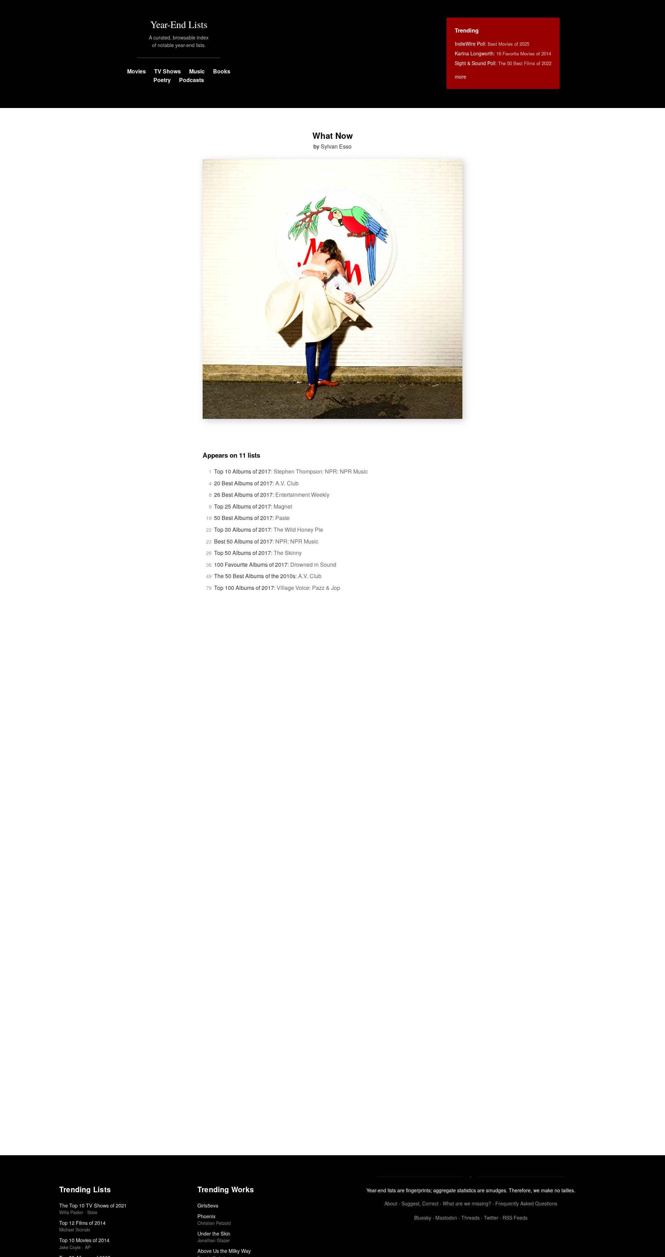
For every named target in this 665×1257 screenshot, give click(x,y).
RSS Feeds (515, 1217)
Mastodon (446, 1217)
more (460, 76)
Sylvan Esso (336, 146)
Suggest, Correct (419, 1203)
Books (221, 71)
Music (197, 71)
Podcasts (191, 80)
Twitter (491, 1217)
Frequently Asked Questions (526, 1203)
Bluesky (422, 1217)
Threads (470, 1217)
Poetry (162, 80)
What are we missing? (467, 1203)
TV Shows (167, 71)
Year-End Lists (178, 24)
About (390, 1203)
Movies (136, 71)
